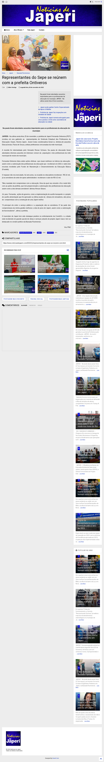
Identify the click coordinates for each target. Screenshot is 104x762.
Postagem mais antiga (59, 299)
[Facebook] (3, 2)
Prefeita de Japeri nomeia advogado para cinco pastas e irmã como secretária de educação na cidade (53, 120)
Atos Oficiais (18, 30)
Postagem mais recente (14, 299)
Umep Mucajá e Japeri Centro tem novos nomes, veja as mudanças (52, 268)
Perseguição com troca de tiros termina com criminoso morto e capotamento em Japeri (87, 635)
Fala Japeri (31, 30)
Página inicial (36, 299)
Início (8, 30)
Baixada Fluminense (23, 73)
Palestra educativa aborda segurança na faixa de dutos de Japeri (18, 267)
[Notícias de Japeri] (52, 25)
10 (79, 514)
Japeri (11, 73)
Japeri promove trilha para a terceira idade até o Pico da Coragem (50, 287)
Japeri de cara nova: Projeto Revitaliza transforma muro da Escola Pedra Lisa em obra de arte (88, 142)
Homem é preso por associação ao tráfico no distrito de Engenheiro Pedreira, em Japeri (87, 251)
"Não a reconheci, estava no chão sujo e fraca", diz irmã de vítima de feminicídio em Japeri (87, 387)
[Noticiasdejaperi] (10, 2)
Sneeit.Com (55, 758)
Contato (41, 30)
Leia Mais (81, 236)
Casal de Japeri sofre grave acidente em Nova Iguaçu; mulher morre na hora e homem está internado (88, 489)
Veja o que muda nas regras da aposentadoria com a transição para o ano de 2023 (87, 523)
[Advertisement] (19, 105)
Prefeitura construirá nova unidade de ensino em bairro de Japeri (19, 288)
